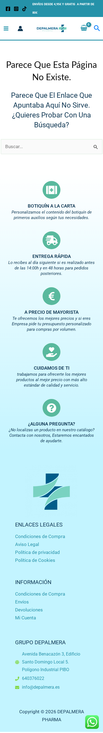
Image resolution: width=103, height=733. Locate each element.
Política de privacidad (37, 552)
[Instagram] (16, 8)
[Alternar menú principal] (6, 28)
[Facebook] (7, 8)
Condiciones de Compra (40, 536)
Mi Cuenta (25, 617)
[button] (97, 28)
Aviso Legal (27, 544)
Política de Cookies (35, 560)
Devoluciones (29, 610)
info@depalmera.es (41, 687)
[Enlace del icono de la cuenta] (20, 28)
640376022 (33, 678)
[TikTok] (24, 8)
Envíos (22, 602)
